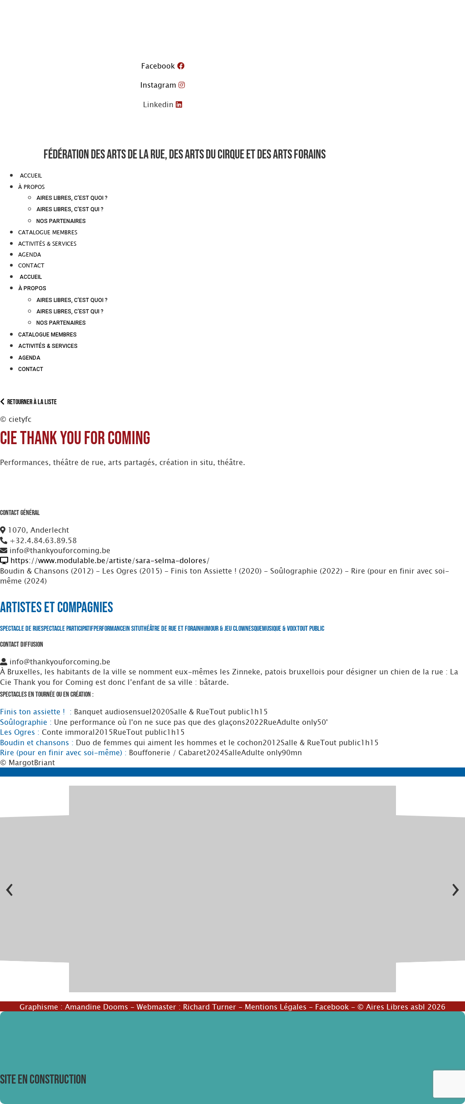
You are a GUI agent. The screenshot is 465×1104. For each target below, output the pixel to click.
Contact (31, 265)
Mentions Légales (276, 1006)
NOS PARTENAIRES (61, 221)
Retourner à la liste (31, 402)
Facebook (332, 1006)
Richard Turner (209, 1006)
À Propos (31, 186)
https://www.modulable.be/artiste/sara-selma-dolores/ (109, 559)
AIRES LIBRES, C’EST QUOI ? (72, 198)
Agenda (29, 254)
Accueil (30, 175)
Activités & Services (47, 243)
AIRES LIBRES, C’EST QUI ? (70, 209)
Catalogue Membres (47, 232)
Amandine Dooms (96, 1006)
